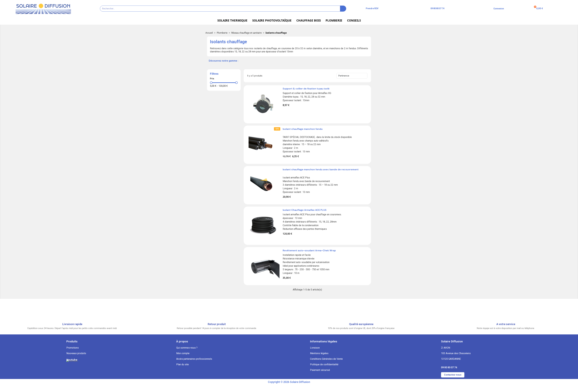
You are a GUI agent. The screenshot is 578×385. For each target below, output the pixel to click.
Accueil (209, 32)
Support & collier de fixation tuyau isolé (306, 88)
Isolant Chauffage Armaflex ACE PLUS (304, 210)
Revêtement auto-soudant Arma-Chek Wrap (309, 250)
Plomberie (222, 32)
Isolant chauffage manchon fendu (303, 129)
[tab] (224, 78)
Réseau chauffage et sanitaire (246, 32)
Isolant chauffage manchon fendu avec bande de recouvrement (321, 169)
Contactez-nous (452, 374)
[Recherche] (343, 8)
